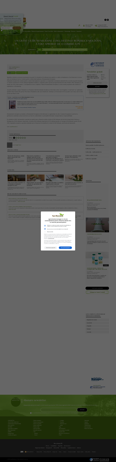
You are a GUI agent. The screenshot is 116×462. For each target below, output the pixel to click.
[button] (58, 232)
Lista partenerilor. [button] (51, 238)
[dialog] (58, 231)
